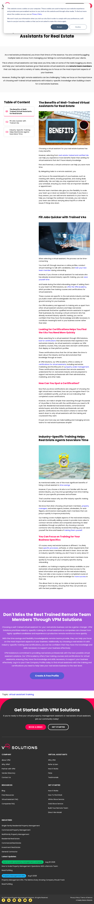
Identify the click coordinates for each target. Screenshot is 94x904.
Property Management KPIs (14, 876)
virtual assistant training (21, 694)
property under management (77, 367)
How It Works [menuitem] (53, 769)
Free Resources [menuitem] (8, 795)
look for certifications (47, 341)
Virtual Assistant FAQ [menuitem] (10, 799)
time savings (65, 485)
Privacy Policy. (37, 14)
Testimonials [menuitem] (53, 777)
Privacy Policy (75, 898)
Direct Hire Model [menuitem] (55, 812)
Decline (78, 27)
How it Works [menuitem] (53, 791)
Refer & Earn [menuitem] (53, 764)
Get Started (58, 727)
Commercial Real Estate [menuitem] (11, 843)
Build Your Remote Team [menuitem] (58, 808)
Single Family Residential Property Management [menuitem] (21, 825)
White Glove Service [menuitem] (56, 799)
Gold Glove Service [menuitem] (55, 804)
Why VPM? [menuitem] (6, 764)
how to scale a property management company (22, 862)
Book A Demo (36, 727)
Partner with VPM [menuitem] (8, 769)
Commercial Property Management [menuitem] (16, 830)
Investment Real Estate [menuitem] (11, 847)
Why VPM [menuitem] (51, 760)
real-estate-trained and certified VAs (74, 155)
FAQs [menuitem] (50, 773)
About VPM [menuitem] (6, 760)
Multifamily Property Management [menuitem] (15, 834)
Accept (59, 27)
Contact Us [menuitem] (6, 777)
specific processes (50, 548)
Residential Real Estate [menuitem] (11, 839)
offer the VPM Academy (76, 287)
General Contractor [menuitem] (9, 852)
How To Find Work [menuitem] (55, 795)
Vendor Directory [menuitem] (8, 773)
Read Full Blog (7, 870)
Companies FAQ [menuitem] (8, 804)
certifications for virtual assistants (52, 364)
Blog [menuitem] (3, 791)
